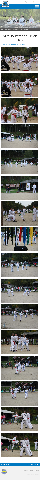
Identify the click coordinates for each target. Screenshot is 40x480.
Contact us (25, 470)
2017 (22, 29)
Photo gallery (16, 29)
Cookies (37, 470)
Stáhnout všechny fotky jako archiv (12, 44)
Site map (31, 470)
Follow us (4, 464)
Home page (4, 29)
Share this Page (32, 464)
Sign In (27, 2)
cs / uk (19, 2)
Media (9, 29)
